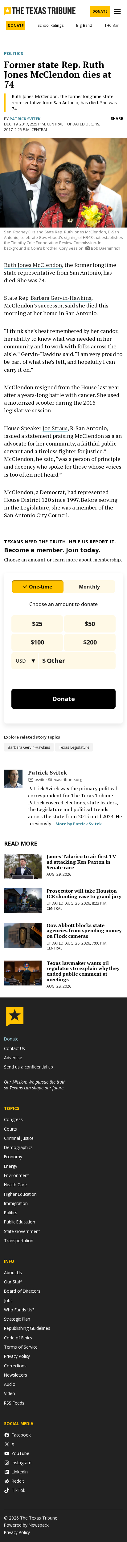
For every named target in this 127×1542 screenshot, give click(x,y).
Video (9, 1393)
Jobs (8, 1300)
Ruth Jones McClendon (33, 264)
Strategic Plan (17, 1319)
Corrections (15, 1366)
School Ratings (51, 25)
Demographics (18, 1147)
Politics (13, 53)
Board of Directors (22, 1291)
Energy (10, 1166)
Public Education (19, 1222)
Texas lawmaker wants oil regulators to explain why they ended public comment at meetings (83, 971)
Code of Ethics (18, 1338)
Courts (10, 1129)
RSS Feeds (14, 1403)
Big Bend (84, 25)
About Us (13, 1272)
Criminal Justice (19, 1138)
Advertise (13, 1057)
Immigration (16, 1203)
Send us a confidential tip (28, 1067)
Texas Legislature (74, 747)
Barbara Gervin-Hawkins (61, 297)
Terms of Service (21, 1347)
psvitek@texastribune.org (58, 779)
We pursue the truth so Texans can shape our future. (35, 1085)
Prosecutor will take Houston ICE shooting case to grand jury (84, 893)
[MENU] (118, 11)
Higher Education (20, 1194)
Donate (99, 11)
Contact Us (14, 1048)
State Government (22, 1231)
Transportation (18, 1240)
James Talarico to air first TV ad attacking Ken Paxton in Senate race (81, 861)
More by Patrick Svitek (78, 823)
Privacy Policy (17, 1356)
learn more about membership (87, 559)
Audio (9, 1384)
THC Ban (111, 25)
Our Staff (13, 1282)
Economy (13, 1156)
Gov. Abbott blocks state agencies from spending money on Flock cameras (84, 930)
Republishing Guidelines (27, 1328)
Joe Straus (55, 428)
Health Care (15, 1184)
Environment (16, 1175)
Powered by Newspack (26, 1525)
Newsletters (15, 1375)
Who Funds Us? (19, 1310)
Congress (13, 1119)
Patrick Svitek (25, 118)
